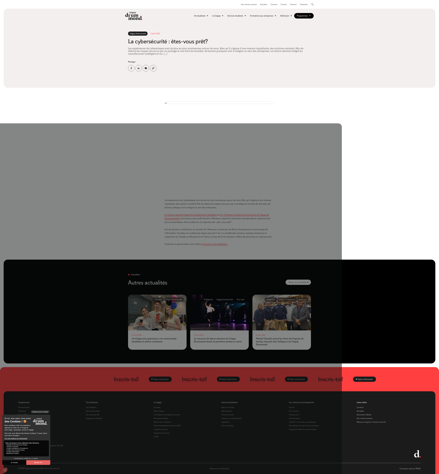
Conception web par (410, 468)
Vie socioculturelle (92, 415)
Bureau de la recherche (162, 422)
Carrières (273, 4)
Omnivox (293, 4)
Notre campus (159, 411)
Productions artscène (161, 433)
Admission (284, 16)
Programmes (302, 16)
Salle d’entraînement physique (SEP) (167, 426)
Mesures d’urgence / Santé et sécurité (371, 422)
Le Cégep (216, 16)
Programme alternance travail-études (303, 429)
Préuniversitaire (24, 407)
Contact (284, 4)
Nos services (294, 411)
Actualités (263, 4)
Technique (22, 411)
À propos (157, 407)
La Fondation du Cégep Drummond (167, 415)
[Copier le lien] (153, 68)
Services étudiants (235, 16)
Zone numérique (227, 426)
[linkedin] (138, 68)
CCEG (156, 437)
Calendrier (304, 4)
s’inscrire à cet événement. (215, 244)
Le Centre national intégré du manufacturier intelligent (191, 214)
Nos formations (294, 418)
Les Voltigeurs (91, 407)
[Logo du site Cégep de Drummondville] (133, 15)
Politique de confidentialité (219, 468)
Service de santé (227, 415)
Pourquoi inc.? (294, 415)
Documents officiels (161, 418)
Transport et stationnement (231, 418)
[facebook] (131, 68)
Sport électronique (93, 411)
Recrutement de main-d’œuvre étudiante (304, 426)
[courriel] (146, 68)
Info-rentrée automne (249, 4)
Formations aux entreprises (261, 16)
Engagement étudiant (94, 418)
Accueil (291, 407)
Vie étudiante (199, 16)
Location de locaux (161, 429)
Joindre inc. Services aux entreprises (302, 422)
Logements (225, 422)
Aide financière (226, 411)
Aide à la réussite (227, 407)
